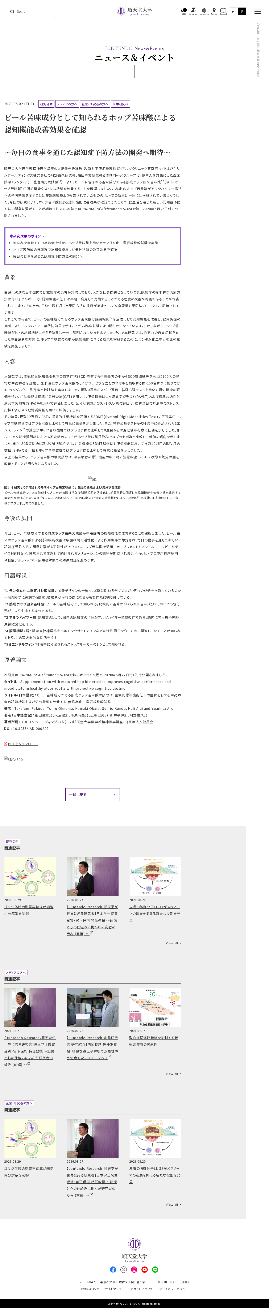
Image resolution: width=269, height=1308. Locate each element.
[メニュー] (257, 11)
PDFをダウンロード (23, 743)
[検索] (12, 11)
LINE (155, 1269)
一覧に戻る (78, 794)
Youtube (144, 1269)
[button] (184, 11)
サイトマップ (113, 1289)
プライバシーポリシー (173, 1289)
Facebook (113, 1269)
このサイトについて (140, 1289)
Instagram (134, 1269)
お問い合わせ (90, 1289)
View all (172, 943)
